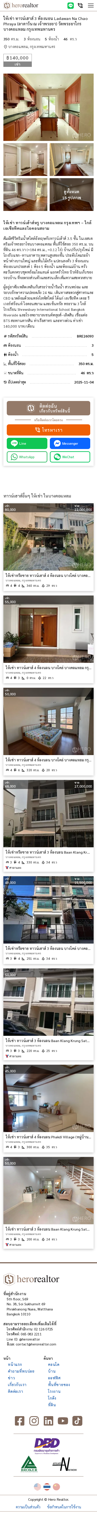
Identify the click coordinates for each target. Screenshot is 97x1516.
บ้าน (51, 1371)
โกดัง (52, 1398)
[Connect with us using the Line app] (70, 5)
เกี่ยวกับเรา (17, 1384)
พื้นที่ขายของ (59, 1384)
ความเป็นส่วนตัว (28, 1507)
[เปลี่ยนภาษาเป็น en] (37, 1486)
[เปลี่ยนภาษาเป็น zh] (56, 1486)
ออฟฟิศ (54, 1378)
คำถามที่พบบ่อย (21, 1371)
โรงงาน (54, 1391)
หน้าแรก (15, 1364)
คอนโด (54, 1364)
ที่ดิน (52, 1404)
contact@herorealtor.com (36, 1344)
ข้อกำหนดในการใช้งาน (64, 1507)
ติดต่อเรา (15, 1391)
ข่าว (11, 1378)
